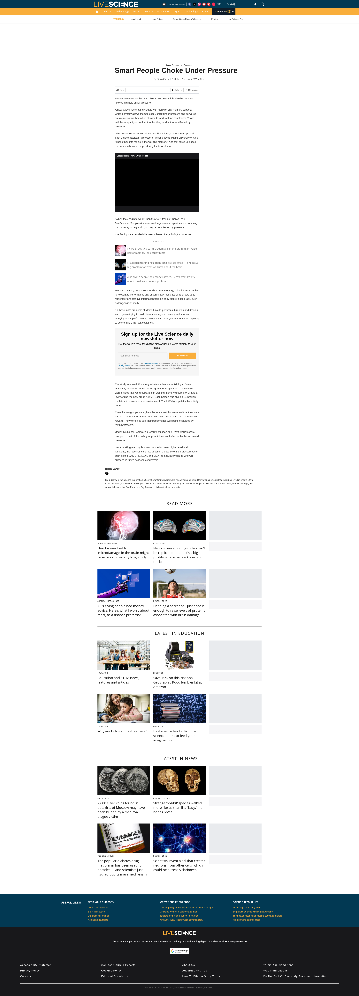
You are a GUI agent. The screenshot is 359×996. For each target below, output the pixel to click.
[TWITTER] (107, 473)
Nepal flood (136, 19)
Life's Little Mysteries (98, 907)
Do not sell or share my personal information (295, 976)
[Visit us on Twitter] (194, 4)
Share (122, 90)
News (202, 79)
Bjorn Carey (163, 79)
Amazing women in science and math (178, 912)
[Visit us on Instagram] (199, 4)
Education (188, 65)
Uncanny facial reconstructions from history (181, 920)
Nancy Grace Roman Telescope (187, 19)
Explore (206, 11)
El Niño (214, 19)
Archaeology (122, 11)
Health (136, 11)
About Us (188, 965)
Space (178, 11)
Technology (192, 11)
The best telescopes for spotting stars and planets (257, 916)
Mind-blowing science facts (246, 920)
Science (149, 11)
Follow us (178, 90)
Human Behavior (172, 65)
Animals (107, 11)
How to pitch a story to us (201, 976)
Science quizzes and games (247, 907)
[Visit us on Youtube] (204, 4)
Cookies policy (111, 970)
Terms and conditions (278, 965)
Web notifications (275, 970)
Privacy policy (30, 970)
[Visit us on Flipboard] (208, 4)
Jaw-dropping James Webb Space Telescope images (186, 907)
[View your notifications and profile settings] (255, 4)
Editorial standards (114, 976)
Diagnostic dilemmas (98, 916)
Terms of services (151, 363)
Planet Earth (163, 11)
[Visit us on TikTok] (213, 4)
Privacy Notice (124, 366)
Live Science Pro (235, 19)
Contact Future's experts (118, 965)
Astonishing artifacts (98, 920)
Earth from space (96, 912)
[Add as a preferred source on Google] (179, 951)
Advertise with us (194, 970)
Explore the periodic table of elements (179, 916)
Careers (25, 976)
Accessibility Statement (36, 965)
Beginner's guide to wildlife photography (253, 912)
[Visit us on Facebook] (189, 4)
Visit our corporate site (233, 941)
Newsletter (193, 90)
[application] (157, 182)
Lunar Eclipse (157, 19)
